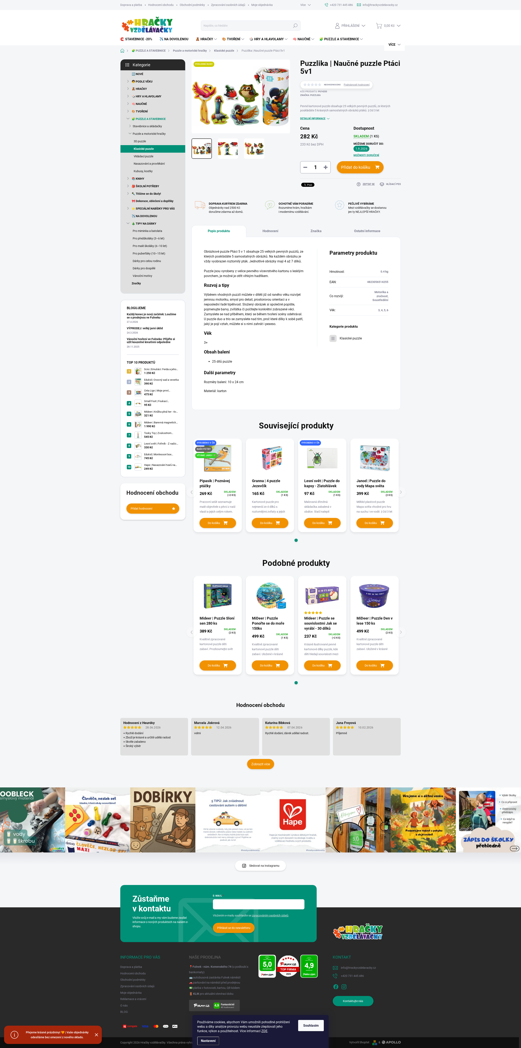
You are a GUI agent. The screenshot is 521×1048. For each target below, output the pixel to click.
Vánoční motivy (142, 275)
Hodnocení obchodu (161, 5)
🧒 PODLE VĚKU (142, 81)
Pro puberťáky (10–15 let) (149, 253)
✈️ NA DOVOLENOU (144, 216)
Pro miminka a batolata (147, 231)
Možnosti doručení (366, 155)
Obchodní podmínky (192, 5)
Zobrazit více (260, 764)
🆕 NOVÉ (137, 74)
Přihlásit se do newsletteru (233, 928)
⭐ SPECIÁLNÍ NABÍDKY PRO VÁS (153, 208)
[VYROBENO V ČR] (322, 458)
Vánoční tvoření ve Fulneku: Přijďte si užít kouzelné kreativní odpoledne (151, 340)
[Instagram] (344, 986)
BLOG (124, 1011)
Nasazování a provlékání (149, 163)
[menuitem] (137, 39)
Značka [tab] (316, 231)
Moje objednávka (262, 5)
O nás (124, 1005)
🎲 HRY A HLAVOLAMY (146, 96)
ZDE (264, 1031)
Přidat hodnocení (141, 508)
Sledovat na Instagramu (264, 865)
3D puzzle (140, 141)
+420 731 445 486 (352, 975)
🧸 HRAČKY (139, 88)
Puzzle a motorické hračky (149, 133)
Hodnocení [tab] (270, 231)
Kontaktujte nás (353, 1001)
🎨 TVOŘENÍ (140, 111)
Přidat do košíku (355, 167)
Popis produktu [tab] (219, 231)
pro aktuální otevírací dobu (213, 993)
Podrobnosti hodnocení (357, 84)
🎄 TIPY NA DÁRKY (144, 223)
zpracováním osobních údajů (270, 915)
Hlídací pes (393, 184)
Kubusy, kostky (143, 171)
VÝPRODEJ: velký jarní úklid (145, 328)
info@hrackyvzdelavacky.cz (358, 967)
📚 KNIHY (138, 178)
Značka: (310, 95)
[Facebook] (336, 986)
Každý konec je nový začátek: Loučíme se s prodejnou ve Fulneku (151, 316)
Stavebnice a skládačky (147, 126)
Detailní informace (312, 118)
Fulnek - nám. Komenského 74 (212, 966)
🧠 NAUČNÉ (139, 103)
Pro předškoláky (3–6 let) (148, 238)
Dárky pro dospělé (144, 268)
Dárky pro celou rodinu (147, 261)
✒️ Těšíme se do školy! (146, 193)
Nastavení (208, 1041)
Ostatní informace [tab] (367, 231)
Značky (136, 283)
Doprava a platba (131, 5)
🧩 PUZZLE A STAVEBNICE (149, 119)
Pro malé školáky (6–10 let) (150, 246)
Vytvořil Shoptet (359, 1042)
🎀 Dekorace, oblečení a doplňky (152, 201)
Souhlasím (311, 1025)
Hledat (295, 25)
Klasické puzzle (144, 148)
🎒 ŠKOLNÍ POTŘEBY (145, 186)
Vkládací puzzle (143, 156)
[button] (296, 540)
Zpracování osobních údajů (228, 5)
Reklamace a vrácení (133, 999)
